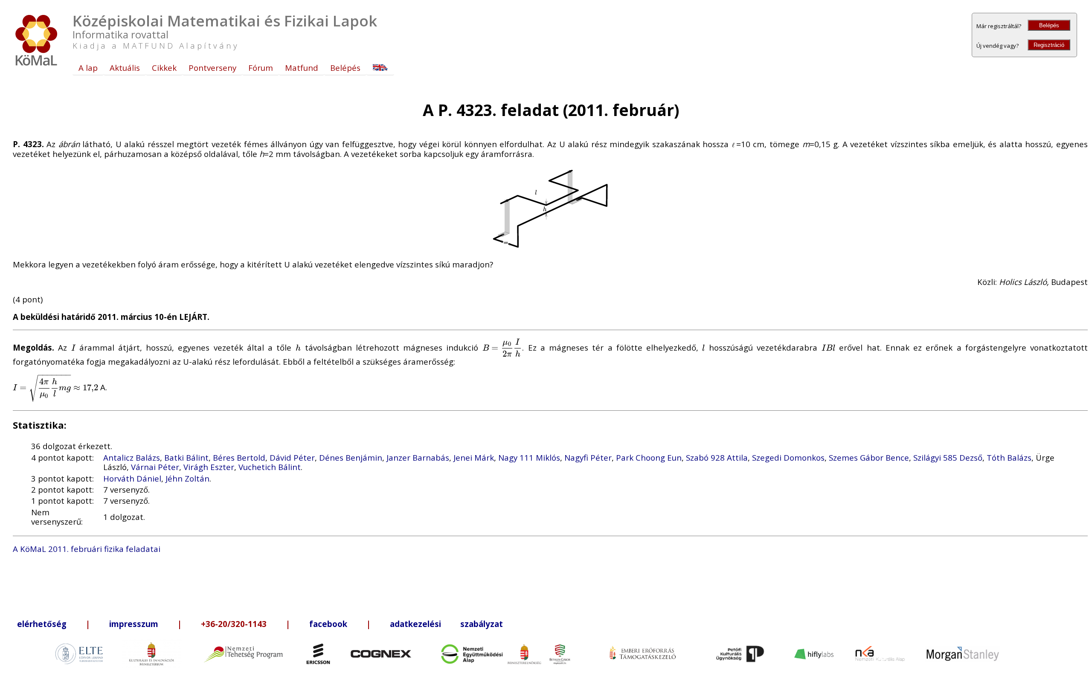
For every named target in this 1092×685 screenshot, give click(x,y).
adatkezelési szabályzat (446, 623)
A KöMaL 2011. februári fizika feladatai (86, 548)
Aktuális (125, 67)
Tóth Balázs (1009, 457)
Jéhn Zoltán (187, 478)
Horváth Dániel (132, 478)
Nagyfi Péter (588, 457)
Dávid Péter (292, 457)
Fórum (260, 67)
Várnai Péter (155, 467)
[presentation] (73, 347)
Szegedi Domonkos (788, 457)
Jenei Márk (473, 457)
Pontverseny (212, 67)
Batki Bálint (186, 457)
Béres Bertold (239, 457)
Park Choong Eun (649, 457)
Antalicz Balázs (131, 457)
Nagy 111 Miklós (529, 457)
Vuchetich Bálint (269, 467)
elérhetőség (42, 623)
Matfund (301, 67)
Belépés (1049, 25)
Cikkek (164, 67)
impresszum (133, 623)
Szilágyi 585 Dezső (947, 457)
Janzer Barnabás (417, 457)
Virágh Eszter (208, 467)
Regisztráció (1049, 45)
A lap (88, 67)
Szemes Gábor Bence (869, 457)
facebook (328, 623)
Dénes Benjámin (350, 457)
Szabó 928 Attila (717, 457)
